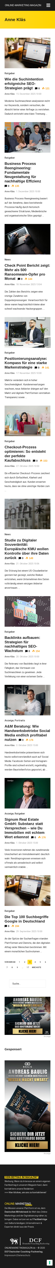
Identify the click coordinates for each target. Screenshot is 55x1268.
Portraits (20, 720)
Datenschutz (23, 1255)
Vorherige (10, 962)
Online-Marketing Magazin (23, 5)
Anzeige (9, 720)
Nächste (36, 967)
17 (28, 967)
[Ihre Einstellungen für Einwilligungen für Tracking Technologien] (50, 1263)
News (8, 259)
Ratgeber (10, 73)
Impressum (10, 1255)
